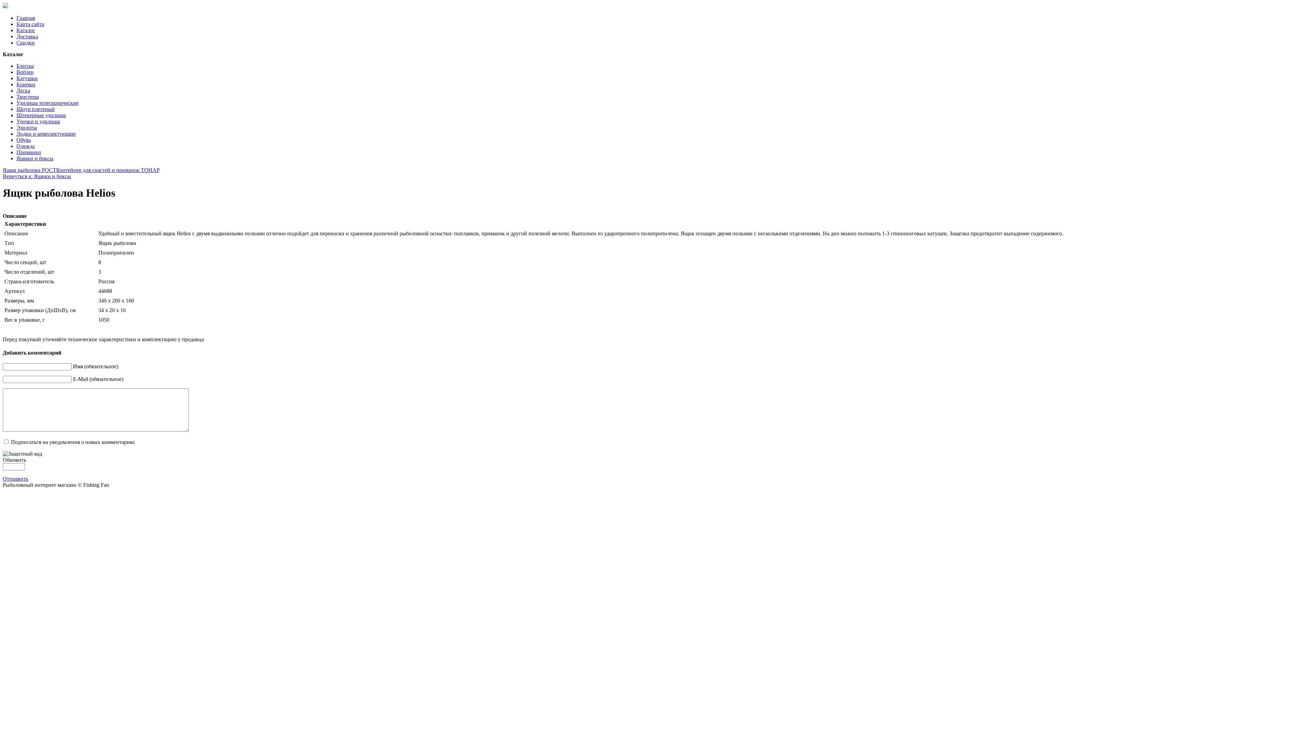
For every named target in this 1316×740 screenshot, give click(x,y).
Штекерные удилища (41, 115)
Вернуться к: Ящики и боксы (37, 176)
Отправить (15, 479)
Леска (23, 91)
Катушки (27, 78)
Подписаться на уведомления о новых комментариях (73, 442)
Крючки (25, 84)
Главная (25, 18)
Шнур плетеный (35, 109)
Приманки (28, 152)
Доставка (27, 36)
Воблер (25, 72)
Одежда (25, 146)
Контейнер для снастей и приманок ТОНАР (108, 170)
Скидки (25, 43)
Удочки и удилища (38, 121)
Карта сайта (30, 24)
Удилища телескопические (47, 103)
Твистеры (27, 97)
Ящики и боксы (34, 158)
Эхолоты (26, 128)
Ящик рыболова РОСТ (29, 170)
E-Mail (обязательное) (98, 379)
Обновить (14, 460)
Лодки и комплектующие (46, 134)
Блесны (25, 66)
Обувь (23, 140)
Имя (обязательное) (95, 366)
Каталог (25, 30)
